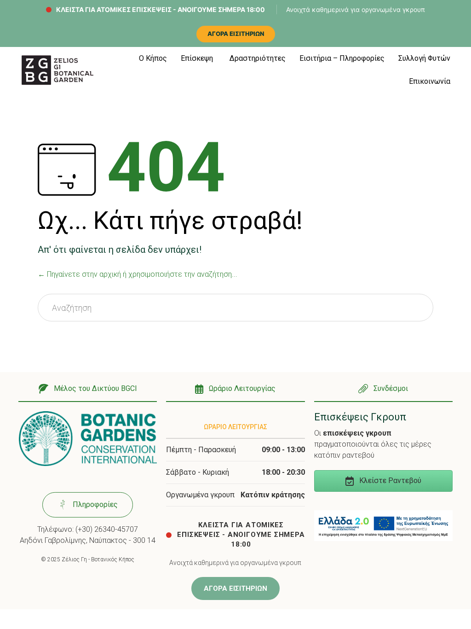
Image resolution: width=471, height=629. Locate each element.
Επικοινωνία (429, 81)
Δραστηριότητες (258, 58)
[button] (87, 389)
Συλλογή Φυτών (424, 58)
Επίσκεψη (197, 58)
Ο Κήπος (153, 58)
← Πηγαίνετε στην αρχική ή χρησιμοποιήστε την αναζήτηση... (137, 274)
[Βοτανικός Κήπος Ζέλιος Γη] (57, 70)
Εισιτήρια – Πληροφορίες (342, 58)
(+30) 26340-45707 (106, 529)
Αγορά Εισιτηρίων (235, 33)
